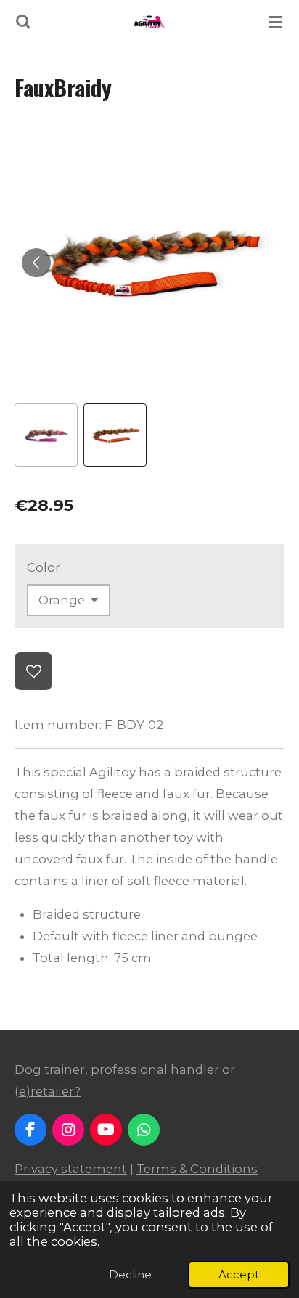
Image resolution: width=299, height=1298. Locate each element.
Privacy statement (71, 1169)
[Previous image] (36, 262)
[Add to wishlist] (33, 671)
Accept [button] (238, 1274)
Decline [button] (130, 1274)
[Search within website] (23, 21)
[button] (46, 435)
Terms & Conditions (197, 1169)
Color (43, 567)
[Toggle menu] (276, 21)
